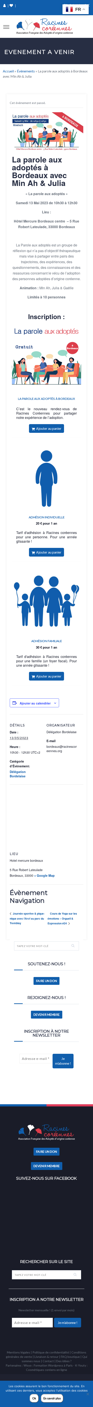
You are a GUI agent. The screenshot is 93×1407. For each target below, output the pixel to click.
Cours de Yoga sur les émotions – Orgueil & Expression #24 (62, 918)
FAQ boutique (70, 1356)
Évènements (26, 71)
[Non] (87, 1394)
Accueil (8, 71)
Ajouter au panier (48, 428)
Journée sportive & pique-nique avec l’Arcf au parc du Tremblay (27, 918)
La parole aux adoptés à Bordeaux (46, 398)
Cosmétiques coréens (41, 1370)
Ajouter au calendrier (35, 703)
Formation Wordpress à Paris (53, 1365)
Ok (34, 1398)
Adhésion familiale (46, 641)
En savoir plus (52, 1398)
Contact (48, 1361)
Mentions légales (18, 1352)
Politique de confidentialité (50, 1352)
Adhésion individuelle (46, 517)
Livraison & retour (46, 1356)
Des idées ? (64, 1361)
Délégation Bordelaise (18, 774)
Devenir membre (47, 1014)
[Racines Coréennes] (44, 26)
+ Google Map (44, 875)
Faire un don (46, 981)
